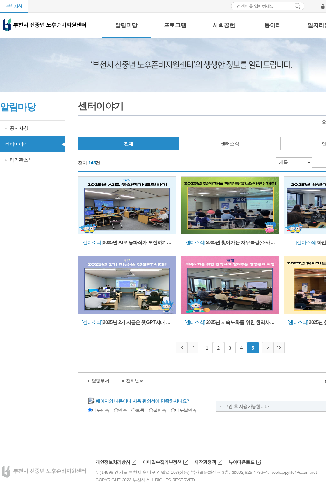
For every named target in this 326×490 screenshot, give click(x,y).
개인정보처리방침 (113, 462)
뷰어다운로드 (241, 462)
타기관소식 (21, 160)
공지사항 (19, 128)
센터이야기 (16, 144)
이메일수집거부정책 (162, 462)
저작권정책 (205, 462)
